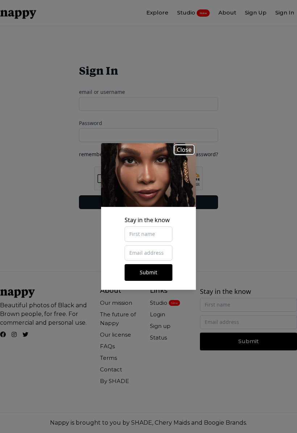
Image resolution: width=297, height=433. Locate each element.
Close (184, 150)
